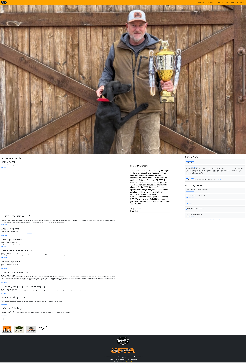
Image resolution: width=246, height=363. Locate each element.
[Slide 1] (121, 152)
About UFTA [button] (201, 2)
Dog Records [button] (221, 2)
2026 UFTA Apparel (190, 178)
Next (14, 319)
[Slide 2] (123, 152)
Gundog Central (128, 361)
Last (18, 319)
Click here (29, 233)
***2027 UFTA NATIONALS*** (193, 167)
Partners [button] (233, 2)
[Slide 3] (125, 152)
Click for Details (190, 191)
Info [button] (215, 2)
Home (195, 2)
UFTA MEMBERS (190, 161)
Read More (4, 167)
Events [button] (227, 2)
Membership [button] (240, 2)
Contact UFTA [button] (209, 2)
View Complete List (215, 219)
